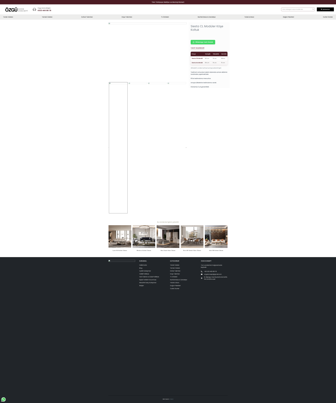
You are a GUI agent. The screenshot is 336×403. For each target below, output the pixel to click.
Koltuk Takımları (175, 271)
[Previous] (110, 239)
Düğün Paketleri (175, 286)
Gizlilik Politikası (144, 274)
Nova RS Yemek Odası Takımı (192, 250)
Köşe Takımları (175, 274)
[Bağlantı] (44, 9)
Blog (140, 268)
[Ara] (313, 9)
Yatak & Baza (174, 283)
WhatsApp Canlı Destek (204, 42)
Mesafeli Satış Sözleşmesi (147, 283)
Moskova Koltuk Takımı (144, 250)
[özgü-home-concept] (16, 9)
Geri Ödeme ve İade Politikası (149, 277)
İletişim (141, 286)
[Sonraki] (225, 239)
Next (186, 147)
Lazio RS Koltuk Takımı (120, 250)
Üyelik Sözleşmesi (145, 271)
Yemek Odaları (175, 268)
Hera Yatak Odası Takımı (168, 250)
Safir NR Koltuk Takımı (216, 250)
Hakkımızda (143, 265)
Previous (109, 147)
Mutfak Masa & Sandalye (178, 280)
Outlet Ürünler (174, 289)
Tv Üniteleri (173, 277)
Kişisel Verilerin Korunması (147, 280)
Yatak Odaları (174, 265)
